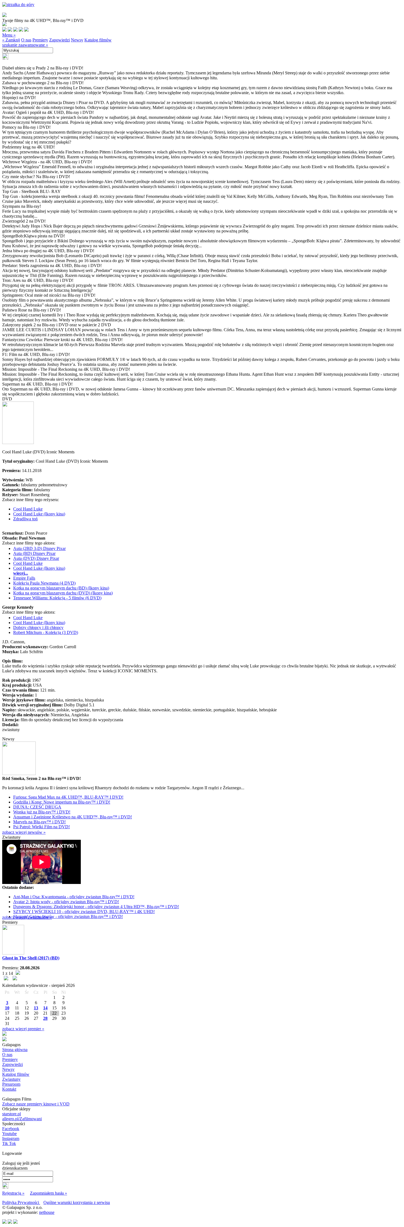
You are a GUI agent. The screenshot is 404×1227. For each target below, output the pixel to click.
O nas (26, 40)
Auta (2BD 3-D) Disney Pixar (39, 548)
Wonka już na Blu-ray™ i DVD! (41, 812)
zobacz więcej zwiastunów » (27, 917)
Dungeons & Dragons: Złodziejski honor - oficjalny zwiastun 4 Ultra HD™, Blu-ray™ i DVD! (96, 906)
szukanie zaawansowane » (25, 45)
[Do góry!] (18, 4)
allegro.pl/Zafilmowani (22, 1118)
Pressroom (11, 1084)
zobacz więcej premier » (23, 1028)
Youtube (9, 1133)
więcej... (20, 573)
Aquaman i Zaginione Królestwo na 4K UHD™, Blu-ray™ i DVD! (72, 817)
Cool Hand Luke (28, 509)
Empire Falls (24, 578)
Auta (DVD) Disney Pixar (36, 558)
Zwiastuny (11, 1079)
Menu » (9, 35)
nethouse (46, 1212)
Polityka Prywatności (21, 1202)
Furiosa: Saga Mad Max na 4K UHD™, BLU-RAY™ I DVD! (68, 797)
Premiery (40, 40)
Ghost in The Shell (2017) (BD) (30, 958)
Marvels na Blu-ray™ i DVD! (39, 821)
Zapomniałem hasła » (48, 1193)
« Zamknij (11, 40)
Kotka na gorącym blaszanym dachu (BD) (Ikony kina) (61, 588)
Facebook (10, 1128)
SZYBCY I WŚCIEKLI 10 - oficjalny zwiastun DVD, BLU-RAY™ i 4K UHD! (84, 911)
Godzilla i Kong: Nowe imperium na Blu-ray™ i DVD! (61, 802)
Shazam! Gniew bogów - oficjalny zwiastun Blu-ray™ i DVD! (68, 916)
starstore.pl (11, 1113)
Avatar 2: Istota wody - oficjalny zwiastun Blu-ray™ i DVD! (66, 901)
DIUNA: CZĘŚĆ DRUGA (37, 807)
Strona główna (14, 1049)
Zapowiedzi (59, 40)
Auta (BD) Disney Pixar (34, 553)
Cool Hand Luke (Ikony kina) (39, 514)
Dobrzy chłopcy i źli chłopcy (38, 627)
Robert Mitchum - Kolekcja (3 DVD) (45, 632)
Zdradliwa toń (25, 518)
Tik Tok (9, 1143)
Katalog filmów (98, 40)
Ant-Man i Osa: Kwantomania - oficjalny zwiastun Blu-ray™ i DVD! (73, 896)
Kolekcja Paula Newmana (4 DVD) (44, 583)
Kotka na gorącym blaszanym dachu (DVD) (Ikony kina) (63, 593)
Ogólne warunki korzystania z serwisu (76, 1202)
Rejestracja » (13, 1193)
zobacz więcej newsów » (24, 832)
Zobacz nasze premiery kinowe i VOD (36, 1104)
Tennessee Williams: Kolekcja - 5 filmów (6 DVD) (57, 598)
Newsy (77, 40)
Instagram (10, 1138)
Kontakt (9, 1089)
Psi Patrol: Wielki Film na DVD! (41, 826)
